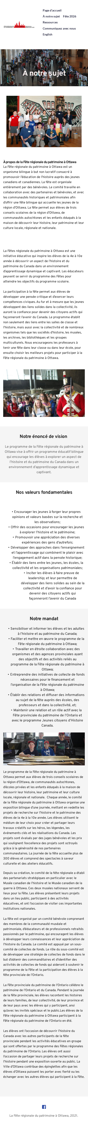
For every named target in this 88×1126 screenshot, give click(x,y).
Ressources (50, 22)
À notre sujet (51, 16)
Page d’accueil (52, 10)
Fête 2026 (69, 16)
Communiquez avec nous (59, 28)
